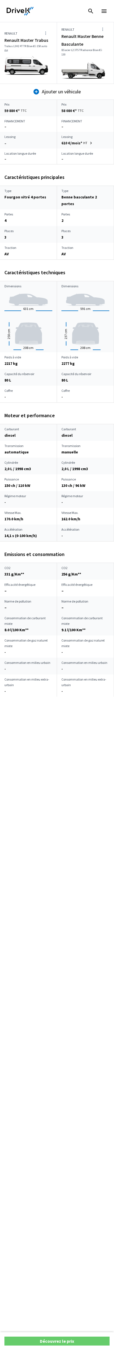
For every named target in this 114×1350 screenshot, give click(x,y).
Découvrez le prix (57, 1341)
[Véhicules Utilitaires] (20, 11)
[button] (77, 143)
